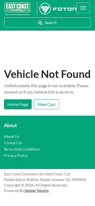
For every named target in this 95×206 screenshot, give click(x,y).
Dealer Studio (37, 191)
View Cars (46, 104)
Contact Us (13, 143)
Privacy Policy (15, 155)
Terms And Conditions (22, 149)
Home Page (17, 104)
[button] (83, 8)
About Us (11, 136)
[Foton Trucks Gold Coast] (56, 8)
